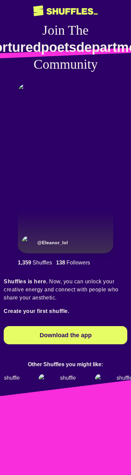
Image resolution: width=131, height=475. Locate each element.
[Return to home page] (65, 11)
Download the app (66, 335)
